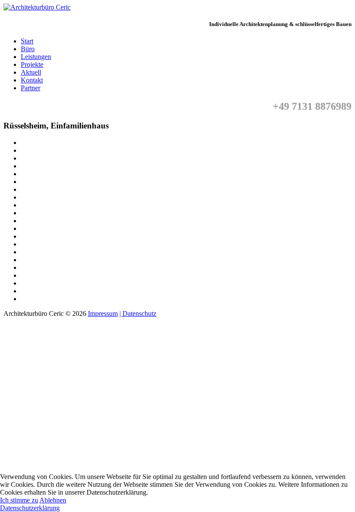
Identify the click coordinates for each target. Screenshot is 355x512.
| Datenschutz (137, 313)
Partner (30, 88)
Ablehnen (52, 500)
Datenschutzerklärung (30, 508)
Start (27, 41)
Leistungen (36, 56)
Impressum (103, 313)
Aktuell (31, 72)
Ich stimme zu (19, 500)
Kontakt (32, 80)
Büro (28, 49)
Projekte (32, 64)
